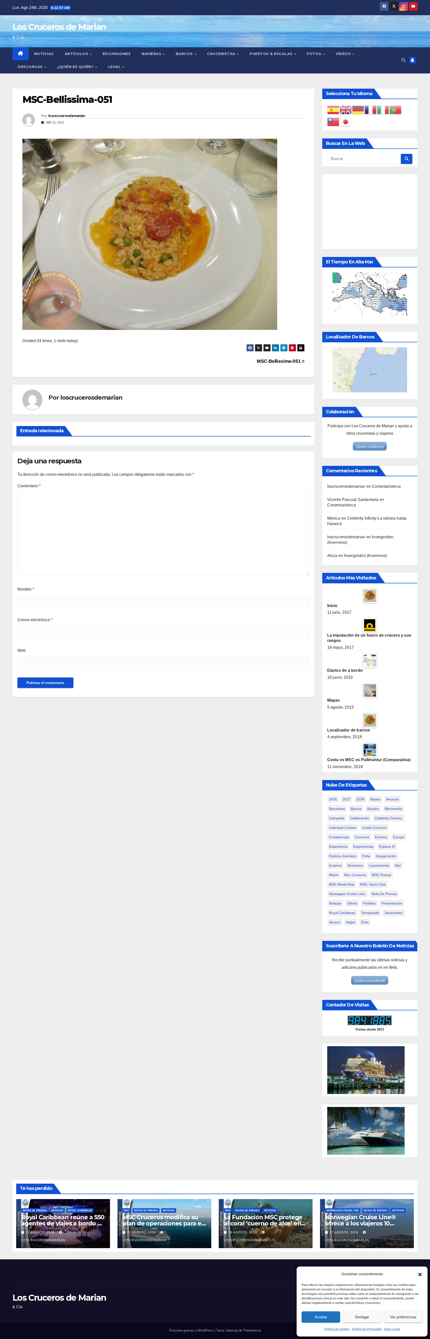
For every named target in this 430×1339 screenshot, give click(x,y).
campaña (336, 818)
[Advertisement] (370, 211)
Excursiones (117, 54)
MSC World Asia (341, 884)
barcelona (337, 809)
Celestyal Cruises (342, 828)
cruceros (362, 837)
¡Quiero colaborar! (369, 446)
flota (366, 856)
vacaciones (394, 913)
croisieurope (339, 837)
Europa (398, 837)
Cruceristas (221, 54)
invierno (335, 865)
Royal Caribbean (80, 1210)
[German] (358, 110)
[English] (346, 110)
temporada (370, 913)
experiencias (363, 847)
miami (333, 875)
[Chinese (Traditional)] (333, 122)
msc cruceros (355, 875)
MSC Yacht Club (373, 884)
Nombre (25, 589)
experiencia (338, 847)
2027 (347, 799)
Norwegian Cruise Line (342, 1210)
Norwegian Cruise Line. (347, 894)
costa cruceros (374, 828)
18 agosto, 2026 (243, 1232)
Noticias (44, 54)
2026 (333, 799)
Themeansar (252, 1330)
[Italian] (383, 110)
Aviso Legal (392, 1329)
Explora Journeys (342, 856)
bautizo (373, 809)
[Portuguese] (395, 110)
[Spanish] (333, 110)
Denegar (362, 1317)
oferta (352, 903)
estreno (381, 837)
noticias (335, 903)
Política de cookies (337, 1329)
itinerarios (355, 865)
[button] (420, 1274)
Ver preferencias (403, 1317)
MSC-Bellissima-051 (279, 361)
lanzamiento (379, 865)
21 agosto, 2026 (40, 1232)
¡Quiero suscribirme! (370, 980)
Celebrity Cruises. (389, 818)
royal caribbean (342, 913)
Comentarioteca (386, 486)
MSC (126, 1210)
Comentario (29, 486)
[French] (371, 110)
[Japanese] (346, 122)
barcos (356, 809)
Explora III (387, 847)
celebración (359, 818)
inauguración (386, 856)
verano (334, 922)
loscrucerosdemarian (66, 116)
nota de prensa (384, 894)
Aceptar (321, 1317)
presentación (391, 903)
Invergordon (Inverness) (365, 555)
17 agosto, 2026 (344, 1232)
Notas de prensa (35, 1210)
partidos (369, 903)
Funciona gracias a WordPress (192, 1330)
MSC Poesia (381, 875)
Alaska (375, 799)
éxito (365, 922)
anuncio (392, 799)
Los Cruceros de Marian (59, 27)
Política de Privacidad (366, 1329)
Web (21, 650)
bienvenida (393, 809)
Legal (115, 66)
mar (398, 865)
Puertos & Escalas (272, 54)
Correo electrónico (35, 620)
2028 (360, 799)
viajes (350, 922)
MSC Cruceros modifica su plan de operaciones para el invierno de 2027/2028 (162, 1223)
